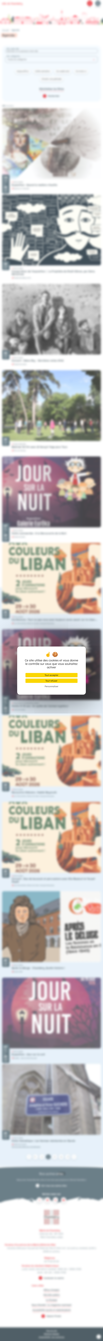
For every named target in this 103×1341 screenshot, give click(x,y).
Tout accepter (51, 675)
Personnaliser (51, 686)
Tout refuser (51, 680)
